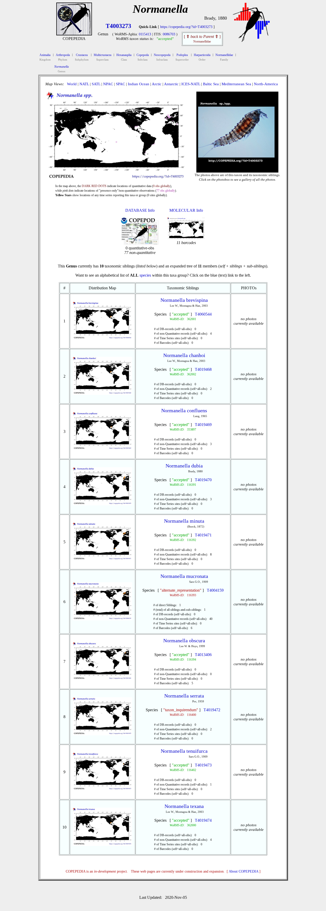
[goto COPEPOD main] (251, 41)
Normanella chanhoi (184, 355)
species (145, 275)
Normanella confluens (184, 410)
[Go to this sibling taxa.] (102, 338)
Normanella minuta (184, 521)
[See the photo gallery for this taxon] (237, 168)
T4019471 (203, 535)
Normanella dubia (184, 465)
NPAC (108, 84)
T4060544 (203, 314)
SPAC (120, 84)
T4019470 (203, 480)
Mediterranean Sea (236, 84)
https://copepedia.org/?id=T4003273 (186, 27)
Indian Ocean (138, 84)
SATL (96, 84)
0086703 (169, 34)
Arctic (156, 84)
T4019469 (203, 424)
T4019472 (211, 710)
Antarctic (171, 84)
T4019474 (203, 820)
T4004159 (215, 590)
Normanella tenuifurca (184, 751)
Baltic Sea (211, 84)
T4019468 (203, 369)
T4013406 (203, 654)
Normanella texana (184, 806)
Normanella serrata (184, 696)
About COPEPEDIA (243, 871)
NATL (84, 84)
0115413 (145, 34)
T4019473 (203, 765)
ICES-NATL (190, 84)
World (72, 84)
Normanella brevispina (184, 300)
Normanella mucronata (184, 576)
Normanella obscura (184, 640)
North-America (266, 84)
